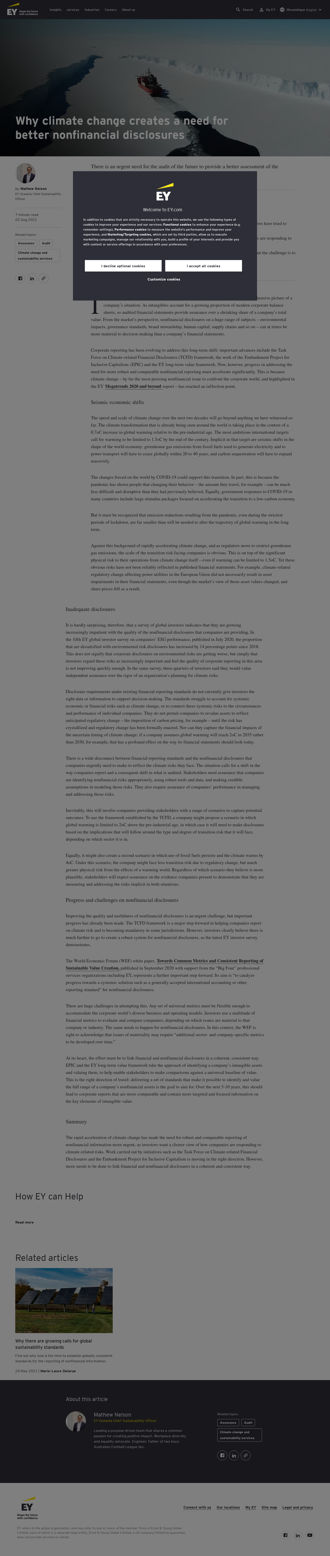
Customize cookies (163, 278)
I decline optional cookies (123, 265)
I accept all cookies (203, 265)
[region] (165, 236)
